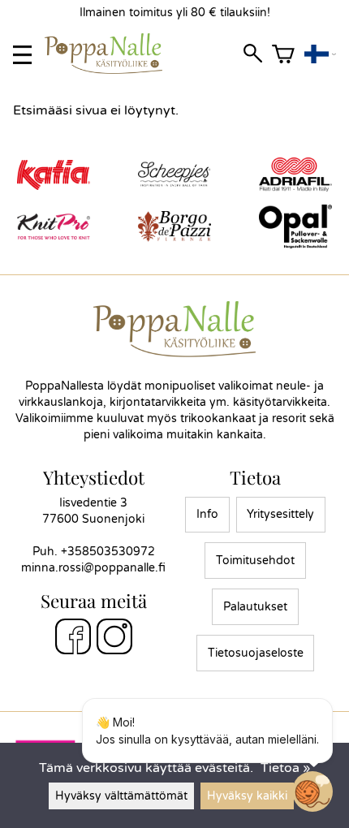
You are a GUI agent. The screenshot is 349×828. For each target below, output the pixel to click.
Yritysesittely (280, 514)
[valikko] (22, 54)
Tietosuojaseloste (256, 653)
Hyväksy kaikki (247, 796)
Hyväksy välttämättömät (121, 796)
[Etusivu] (110, 70)
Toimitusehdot (255, 560)
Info (207, 514)
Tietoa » (285, 768)
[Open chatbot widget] (312, 791)
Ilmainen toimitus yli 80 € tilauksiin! (175, 12)
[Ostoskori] (283, 54)
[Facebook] (73, 639)
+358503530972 (108, 551)
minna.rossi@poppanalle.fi (93, 568)
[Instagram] (114, 639)
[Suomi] (320, 54)
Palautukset (255, 607)
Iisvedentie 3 (93, 503)
